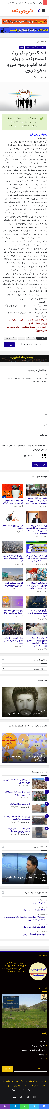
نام (45, 414)
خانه (43, 41)
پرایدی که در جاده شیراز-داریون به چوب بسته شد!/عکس (17, 818)
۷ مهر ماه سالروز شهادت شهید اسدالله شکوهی (25, 714)
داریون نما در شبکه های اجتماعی (33, 1050)
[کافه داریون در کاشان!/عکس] (39, 808)
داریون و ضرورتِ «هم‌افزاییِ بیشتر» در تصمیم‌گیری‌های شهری (13, 558)
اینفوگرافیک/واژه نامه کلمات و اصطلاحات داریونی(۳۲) (28, 758)
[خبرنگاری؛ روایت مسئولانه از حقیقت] (12, 517)
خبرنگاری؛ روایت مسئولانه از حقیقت (29, 2)
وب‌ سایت (43, 435)
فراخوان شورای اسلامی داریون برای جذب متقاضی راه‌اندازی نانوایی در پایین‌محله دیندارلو (37, 641)
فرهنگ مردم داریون (32, 47)
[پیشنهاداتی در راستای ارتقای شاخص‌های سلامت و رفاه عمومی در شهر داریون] (36, 547)
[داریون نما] (22, 10)
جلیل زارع (21, 338)
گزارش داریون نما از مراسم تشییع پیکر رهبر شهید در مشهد (13, 640)
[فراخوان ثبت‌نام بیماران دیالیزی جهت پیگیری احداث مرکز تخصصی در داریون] (36, 574)
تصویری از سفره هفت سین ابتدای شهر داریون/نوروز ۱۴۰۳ (17, 793)
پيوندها (42, 1041)
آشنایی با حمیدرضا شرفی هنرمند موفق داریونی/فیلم (25, 879)
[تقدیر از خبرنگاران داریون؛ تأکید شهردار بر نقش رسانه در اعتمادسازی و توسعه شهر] (36, 490)
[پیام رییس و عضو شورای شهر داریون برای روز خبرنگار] (12, 491)
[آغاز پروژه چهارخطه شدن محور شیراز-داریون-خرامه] (12, 574)
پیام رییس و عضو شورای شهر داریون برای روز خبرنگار (13, 502)
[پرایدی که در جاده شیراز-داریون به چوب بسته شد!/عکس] (39, 820)
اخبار (37, 41)
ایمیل (44, 424)
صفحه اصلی (40, 1058)
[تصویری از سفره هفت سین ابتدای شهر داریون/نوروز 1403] (39, 796)
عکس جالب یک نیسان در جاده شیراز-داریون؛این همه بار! (18, 830)
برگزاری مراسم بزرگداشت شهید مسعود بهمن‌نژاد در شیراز (37, 613)
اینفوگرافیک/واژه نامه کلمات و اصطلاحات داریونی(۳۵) (13, 612)
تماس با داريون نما (38, 1045)
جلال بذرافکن (31, 338)
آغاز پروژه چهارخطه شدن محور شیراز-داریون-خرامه (14, 584)
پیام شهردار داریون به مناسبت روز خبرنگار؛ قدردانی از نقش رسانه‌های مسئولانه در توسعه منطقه (36, 529)
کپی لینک (9, 344)
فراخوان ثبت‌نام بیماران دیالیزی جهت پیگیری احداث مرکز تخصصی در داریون (36, 586)
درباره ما (42, 1054)
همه (21, 47)
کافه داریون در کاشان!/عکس (19, 804)
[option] (24, 702)
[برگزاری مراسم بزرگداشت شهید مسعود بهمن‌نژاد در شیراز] (36, 602)
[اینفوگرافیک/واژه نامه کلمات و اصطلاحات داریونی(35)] (12, 602)
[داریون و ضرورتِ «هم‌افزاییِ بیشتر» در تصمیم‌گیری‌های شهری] (12, 547)
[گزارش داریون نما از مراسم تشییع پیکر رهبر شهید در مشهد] (12, 629)
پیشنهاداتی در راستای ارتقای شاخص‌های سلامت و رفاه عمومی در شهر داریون (36, 558)
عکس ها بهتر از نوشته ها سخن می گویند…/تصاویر (16, 781)
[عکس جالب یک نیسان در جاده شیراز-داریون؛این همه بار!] (39, 832)
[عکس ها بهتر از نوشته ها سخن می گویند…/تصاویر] (39, 783)
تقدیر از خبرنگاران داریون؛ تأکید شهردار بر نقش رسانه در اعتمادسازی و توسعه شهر (36, 501)
